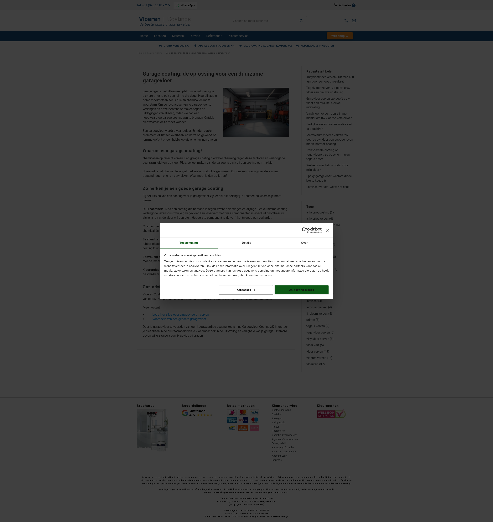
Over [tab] (304, 242)
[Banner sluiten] (327, 230)
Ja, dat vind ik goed (301, 289)
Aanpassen (244, 289)
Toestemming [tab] (188, 242)
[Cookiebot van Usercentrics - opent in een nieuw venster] (305, 230)
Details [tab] (246, 242)
